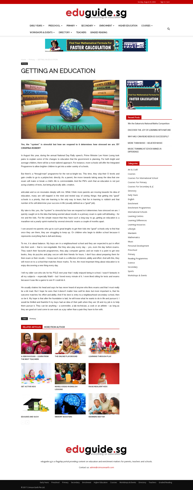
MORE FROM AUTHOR (54, 327)
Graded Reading (98, 32)
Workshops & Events (41, 32)
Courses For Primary (137, 182)
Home (23, 59)
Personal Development (138, 245)
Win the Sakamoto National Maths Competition (149, 123)
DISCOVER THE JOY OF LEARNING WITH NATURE (149, 130)
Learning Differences (137, 220)
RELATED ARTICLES (32, 327)
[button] (168, 29)
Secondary (87, 26)
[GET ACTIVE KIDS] (36, 373)
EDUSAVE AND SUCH (30, 417)
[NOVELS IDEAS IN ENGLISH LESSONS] (70, 373)
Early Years (36, 26)
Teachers (81, 32)
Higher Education (127, 26)
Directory (64, 32)
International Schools (137, 212)
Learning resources (136, 224)
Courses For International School (143, 178)
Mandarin (132, 233)
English (131, 199)
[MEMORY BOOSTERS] (70, 403)
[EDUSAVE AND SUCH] (36, 403)
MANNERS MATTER (97, 417)
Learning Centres (135, 216)
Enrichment (105, 26)
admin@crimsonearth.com (102, 467)
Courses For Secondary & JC (141, 186)
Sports (131, 271)
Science (131, 262)
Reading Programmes (138, 258)
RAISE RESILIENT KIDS (98, 386)
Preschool (54, 26)
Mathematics (134, 237)
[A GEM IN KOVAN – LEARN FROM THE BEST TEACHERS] (36, 343)
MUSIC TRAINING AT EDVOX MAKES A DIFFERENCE (144, 150)
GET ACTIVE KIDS (28, 386)
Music (130, 241)
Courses (145, 26)
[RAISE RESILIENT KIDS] (104, 373)
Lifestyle (131, 229)
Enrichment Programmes (139, 207)
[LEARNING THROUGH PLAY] (104, 343)
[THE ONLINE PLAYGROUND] (70, 343)
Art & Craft (133, 169)
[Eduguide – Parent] (96, 13)
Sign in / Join (165, 2)
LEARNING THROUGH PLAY (100, 356)
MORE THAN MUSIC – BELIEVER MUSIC (145, 143)
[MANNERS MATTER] (104, 403)
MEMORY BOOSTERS (63, 417)
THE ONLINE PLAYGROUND (66, 356)
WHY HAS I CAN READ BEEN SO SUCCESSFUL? (148, 136)
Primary (71, 26)
